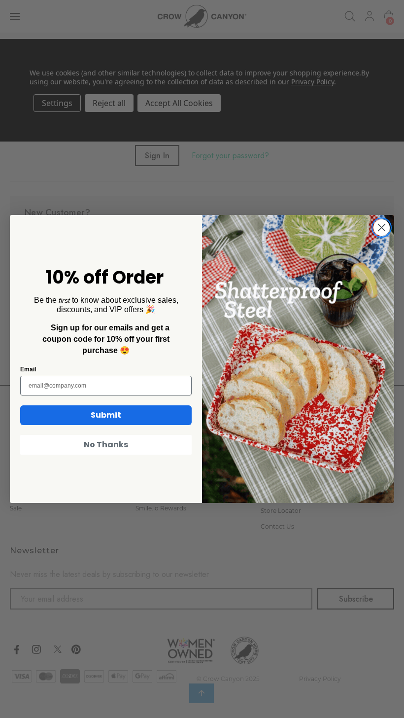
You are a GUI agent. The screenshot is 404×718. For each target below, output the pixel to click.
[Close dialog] (381, 227)
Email (28, 369)
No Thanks (106, 444)
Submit (106, 415)
